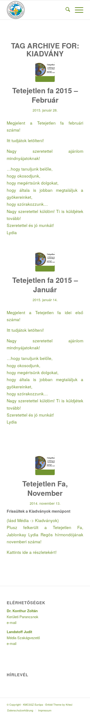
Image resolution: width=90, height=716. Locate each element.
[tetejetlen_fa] (45, 72)
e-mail (11, 622)
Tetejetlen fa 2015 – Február (45, 95)
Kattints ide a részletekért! (32, 552)
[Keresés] (65, 10)
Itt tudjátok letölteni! (25, 140)
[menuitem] (65, 10)
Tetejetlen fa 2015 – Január (45, 284)
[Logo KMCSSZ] (37, 10)
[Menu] (76, 10)
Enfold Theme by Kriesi (58, 704)
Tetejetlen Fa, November (45, 488)
